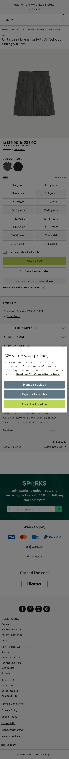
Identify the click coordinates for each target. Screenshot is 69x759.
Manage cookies (34, 384)
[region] (34, 379)
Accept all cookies (34, 404)
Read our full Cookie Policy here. (38, 374)
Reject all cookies (34, 394)
